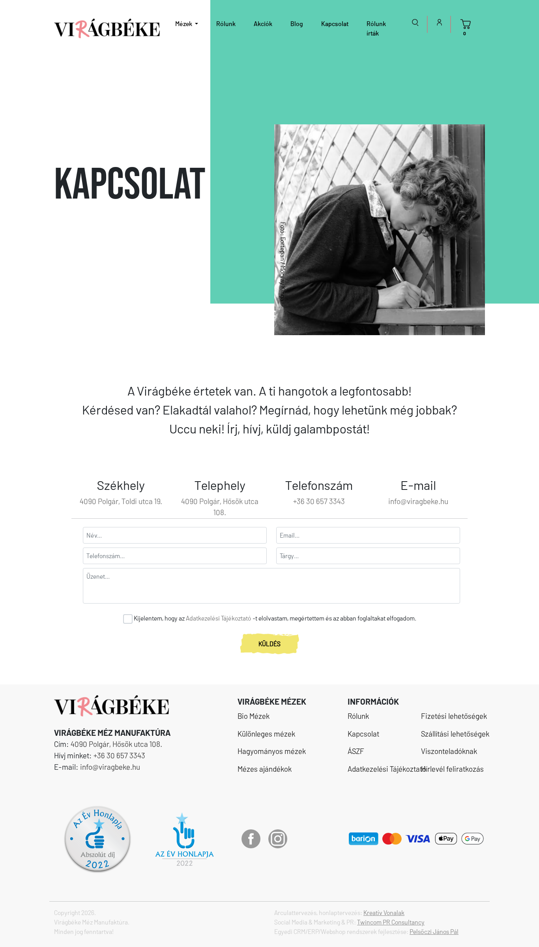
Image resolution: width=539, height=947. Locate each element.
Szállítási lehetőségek (450, 733)
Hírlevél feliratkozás (450, 768)
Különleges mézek (266, 733)
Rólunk (226, 23)
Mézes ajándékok (265, 768)
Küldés (269, 643)
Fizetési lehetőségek (450, 715)
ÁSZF (356, 751)
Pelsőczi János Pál (434, 931)
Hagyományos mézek (272, 751)
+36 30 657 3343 (319, 501)
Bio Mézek (254, 715)
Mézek (184, 23)
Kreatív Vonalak (383, 912)
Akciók (263, 23)
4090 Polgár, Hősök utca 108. (116, 743)
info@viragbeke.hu (418, 501)
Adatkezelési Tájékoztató (218, 618)
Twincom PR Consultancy (391, 922)
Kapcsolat (334, 23)
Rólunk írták (376, 28)
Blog (296, 23)
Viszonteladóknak (449, 751)
